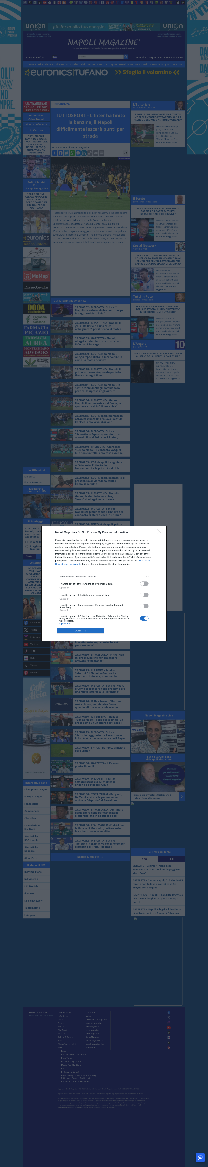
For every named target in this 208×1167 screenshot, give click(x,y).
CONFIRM (81, 630)
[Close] (160, 532)
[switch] (144, 583)
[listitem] (104, 576)
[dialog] (104, 583)
